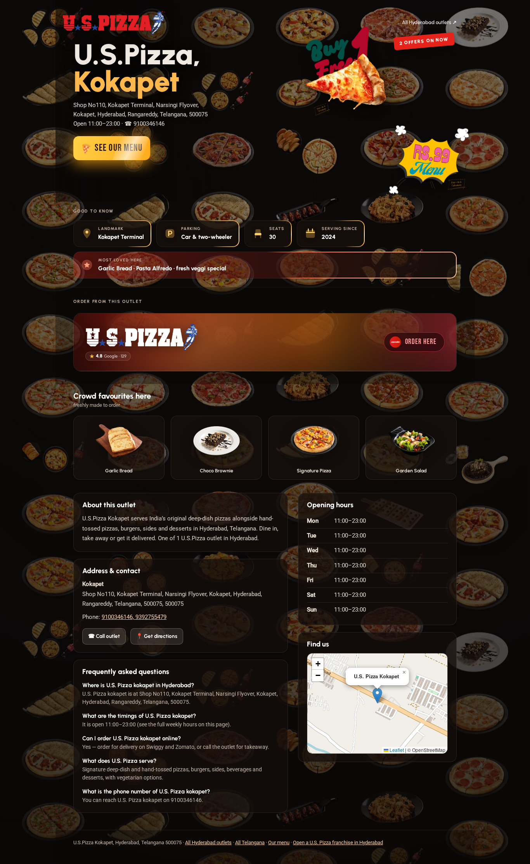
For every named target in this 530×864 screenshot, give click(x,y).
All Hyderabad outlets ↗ (429, 22)
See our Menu (109, 148)
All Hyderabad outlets (208, 842)
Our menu (278, 842)
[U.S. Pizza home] (114, 22)
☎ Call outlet (104, 636)
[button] (377, 695)
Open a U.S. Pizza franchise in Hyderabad (338, 842)
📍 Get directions (156, 636)
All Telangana (250, 842)
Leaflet (396, 749)
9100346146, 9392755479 (134, 616)
